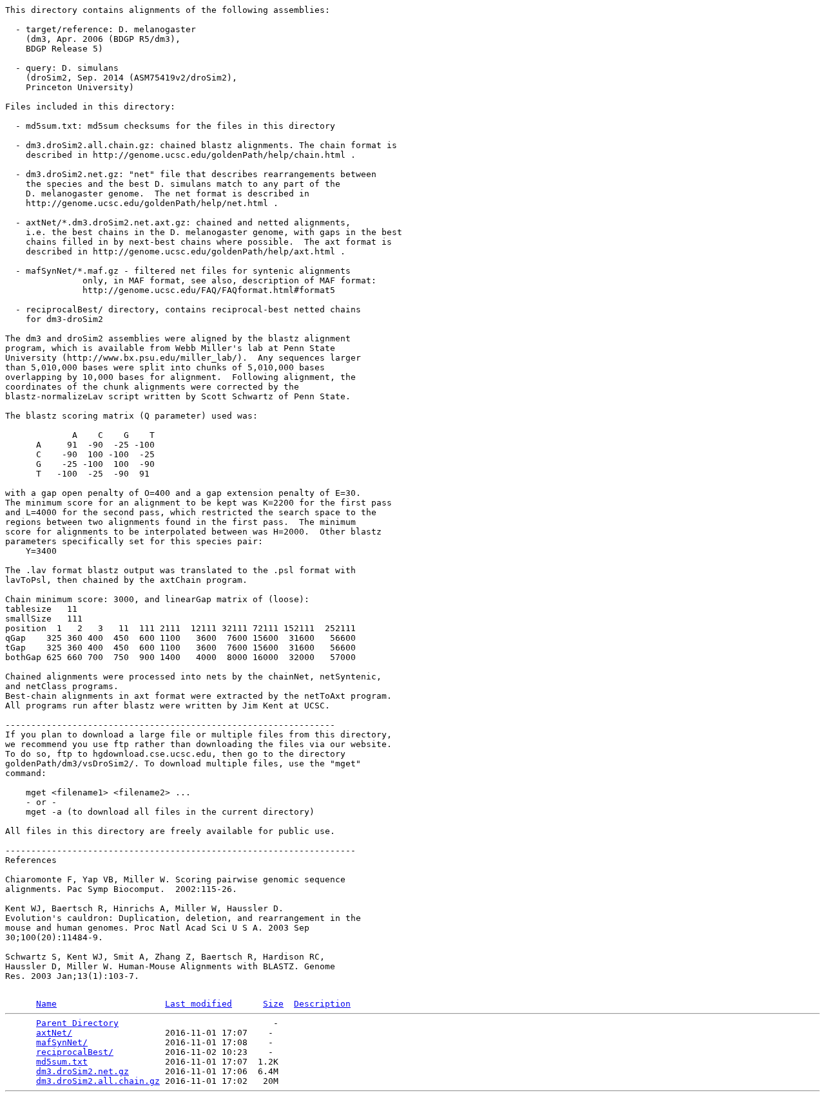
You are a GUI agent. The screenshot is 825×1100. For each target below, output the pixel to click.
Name (46, 1004)
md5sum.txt (62, 1062)
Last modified (198, 1004)
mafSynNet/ (62, 1042)
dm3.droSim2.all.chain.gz (98, 1081)
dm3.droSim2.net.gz (82, 1071)
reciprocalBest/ (74, 1052)
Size (273, 1004)
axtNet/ (54, 1033)
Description (322, 1004)
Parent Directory (77, 1023)
